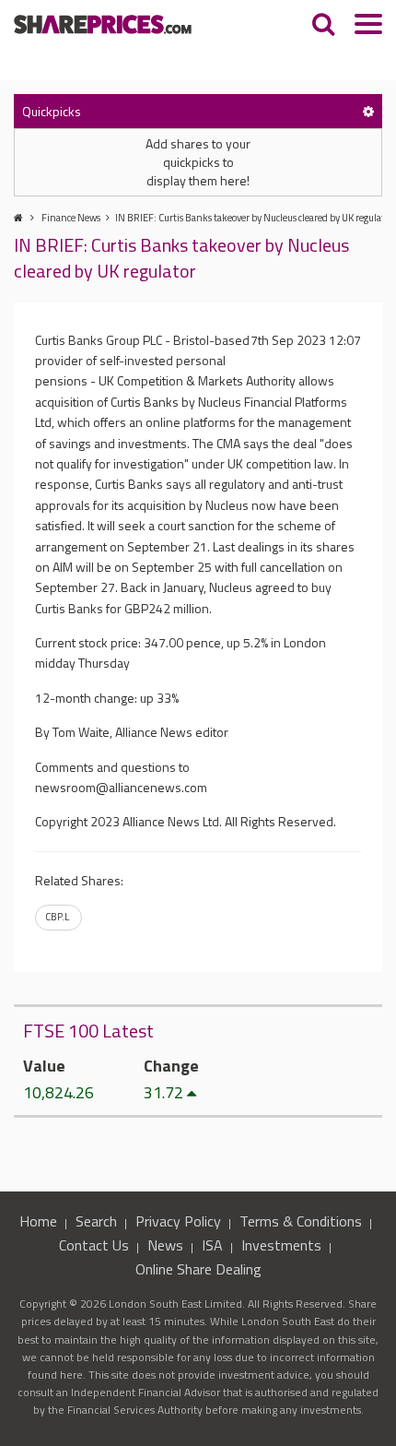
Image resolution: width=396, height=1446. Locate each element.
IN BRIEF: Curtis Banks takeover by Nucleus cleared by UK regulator (254, 217)
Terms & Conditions (300, 1221)
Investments (281, 1245)
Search (96, 1221)
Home (38, 1221)
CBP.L (57, 916)
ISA (212, 1245)
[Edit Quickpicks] (368, 111)
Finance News (70, 217)
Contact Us (94, 1245)
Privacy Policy (178, 1221)
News (165, 1245)
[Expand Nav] (368, 26)
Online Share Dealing (198, 1269)
